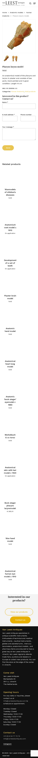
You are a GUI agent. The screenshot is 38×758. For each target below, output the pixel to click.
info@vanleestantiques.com (14, 701)
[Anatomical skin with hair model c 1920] (10, 455)
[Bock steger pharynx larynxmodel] (10, 490)
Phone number (26, 114)
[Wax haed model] (10, 525)
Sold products (30, 91)
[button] (34, 3)
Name (5, 102)
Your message (8, 127)
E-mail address (8, 114)
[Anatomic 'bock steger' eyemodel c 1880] (10, 384)
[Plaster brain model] (10, 283)
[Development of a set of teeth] (10, 247)
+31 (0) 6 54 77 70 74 (11, 736)
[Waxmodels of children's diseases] (10, 176)
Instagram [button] (7, 744)
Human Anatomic (17, 91)
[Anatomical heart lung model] (10, 348)
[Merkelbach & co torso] (10, 422)
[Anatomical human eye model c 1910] (10, 558)
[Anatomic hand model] (10, 315)
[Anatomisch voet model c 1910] (10, 212)
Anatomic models (16, 13)
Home (4, 13)
